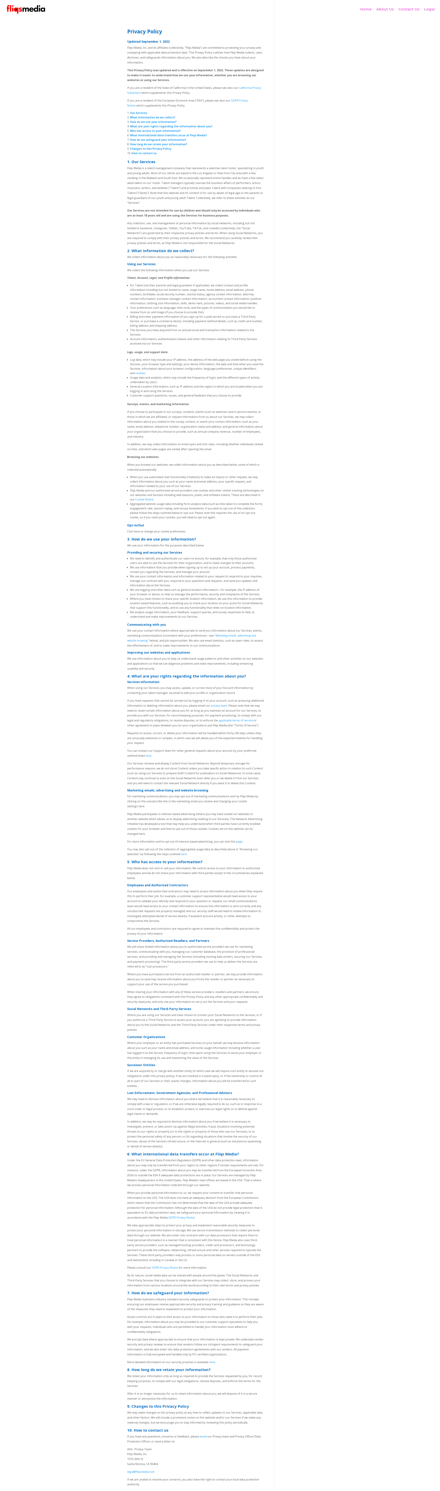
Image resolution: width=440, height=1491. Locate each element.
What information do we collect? (152, 117)
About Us (385, 9)
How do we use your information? (153, 122)
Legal (429, 9)
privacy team (219, 705)
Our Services (138, 113)
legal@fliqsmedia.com (141, 1472)
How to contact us (144, 153)
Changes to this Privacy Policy (150, 149)
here (148, 756)
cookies (140, 373)
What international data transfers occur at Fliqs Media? (168, 135)
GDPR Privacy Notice (181, 1217)
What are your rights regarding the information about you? (171, 126)
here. (183, 854)
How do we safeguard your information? (158, 140)
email (203, 1436)
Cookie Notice (144, 499)
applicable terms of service (236, 720)
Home (366, 9)
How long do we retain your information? (158, 144)
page (239, 841)
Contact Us (409, 9)
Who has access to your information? (155, 131)
